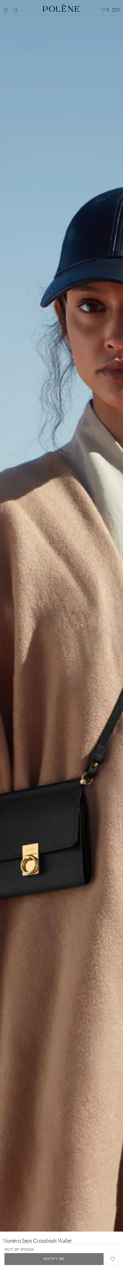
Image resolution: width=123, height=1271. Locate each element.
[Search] (16, 10)
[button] (113, 1259)
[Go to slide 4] (67, 1224)
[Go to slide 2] (60, 1224)
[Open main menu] (7, 9)
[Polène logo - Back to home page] (61, 7)
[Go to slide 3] (63, 1224)
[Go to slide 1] (56, 1224)
